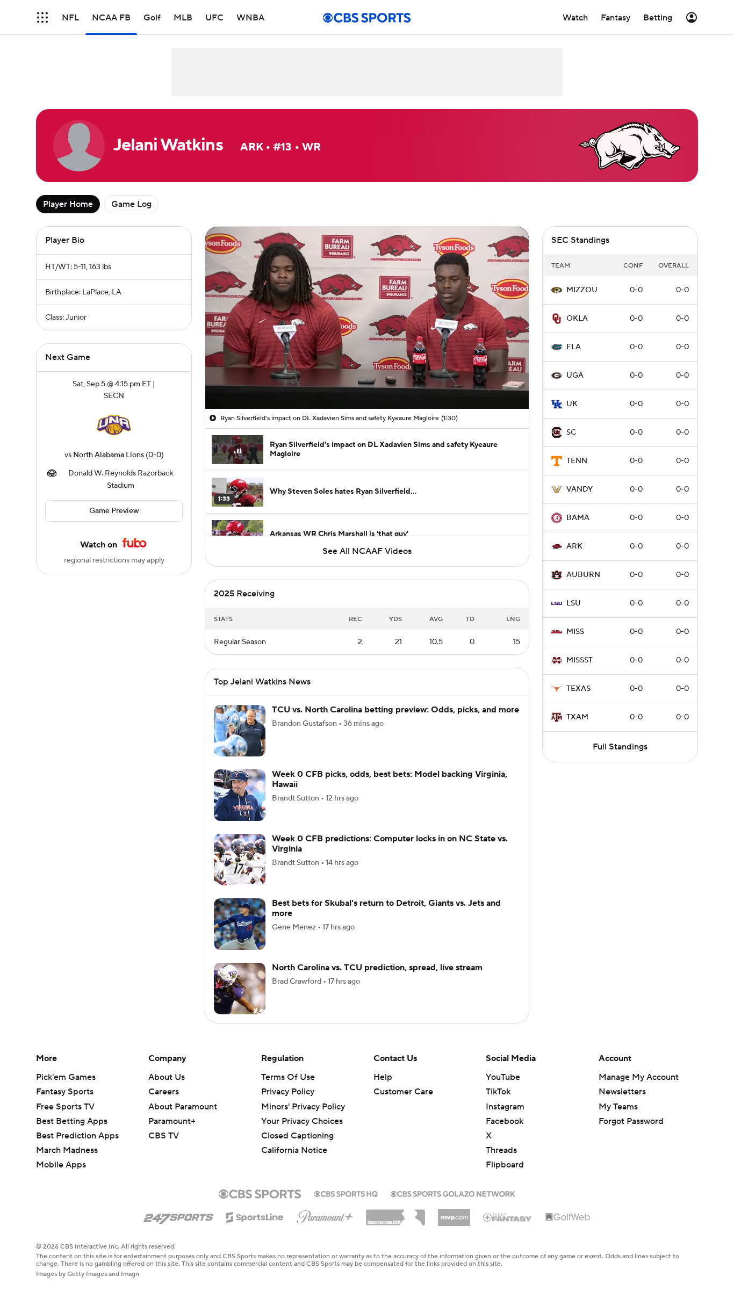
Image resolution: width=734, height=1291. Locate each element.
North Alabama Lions (108, 455)
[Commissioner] (395, 1213)
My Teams (618, 1106)
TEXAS (578, 689)
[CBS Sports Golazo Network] (453, 1192)
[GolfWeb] (568, 1217)
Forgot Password (631, 1121)
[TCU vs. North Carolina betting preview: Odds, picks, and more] (239, 730)
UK (572, 404)
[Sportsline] (255, 1215)
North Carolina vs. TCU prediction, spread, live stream (377, 967)
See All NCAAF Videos (367, 551)
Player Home (68, 204)
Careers (163, 1091)
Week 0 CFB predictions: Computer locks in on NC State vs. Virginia (390, 843)
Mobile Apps (61, 1164)
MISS (575, 632)
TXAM (577, 717)
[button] (42, 17)
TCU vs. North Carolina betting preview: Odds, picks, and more (395, 709)
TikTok (498, 1091)
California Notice (294, 1150)
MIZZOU (582, 290)
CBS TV (163, 1135)
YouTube (503, 1077)
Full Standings (620, 746)
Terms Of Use (288, 1077)
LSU (573, 603)
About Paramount (182, 1106)
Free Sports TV (65, 1106)
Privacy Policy (287, 1091)
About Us (166, 1077)
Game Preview (114, 511)
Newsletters (622, 1091)
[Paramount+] (325, 1214)
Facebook (504, 1121)
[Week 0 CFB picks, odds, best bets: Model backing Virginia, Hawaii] (239, 795)
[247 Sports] (178, 1215)
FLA (573, 347)
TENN (576, 461)
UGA (575, 375)
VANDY (579, 489)
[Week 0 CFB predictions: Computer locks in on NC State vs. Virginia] (239, 859)
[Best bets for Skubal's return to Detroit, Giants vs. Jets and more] (239, 924)
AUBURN (583, 575)
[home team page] (114, 425)
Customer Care (403, 1091)
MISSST (579, 660)
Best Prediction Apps (77, 1135)
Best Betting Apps (71, 1121)
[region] (367, 318)
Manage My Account (639, 1077)
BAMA (577, 518)
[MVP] (454, 1213)
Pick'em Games (66, 1077)
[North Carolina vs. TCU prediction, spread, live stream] (239, 988)
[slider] (367, 377)
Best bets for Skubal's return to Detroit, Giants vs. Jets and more (386, 908)
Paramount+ (172, 1121)
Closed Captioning (297, 1135)
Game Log (131, 204)
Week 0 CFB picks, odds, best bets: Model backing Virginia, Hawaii (389, 779)
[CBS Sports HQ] (346, 1192)
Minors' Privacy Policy (303, 1106)
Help (382, 1077)
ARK (574, 546)
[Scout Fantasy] (507, 1216)
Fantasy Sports (64, 1091)
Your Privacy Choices (302, 1121)
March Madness (67, 1150)
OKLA (577, 318)
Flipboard (505, 1164)
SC (571, 432)
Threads (501, 1150)
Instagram (505, 1106)
